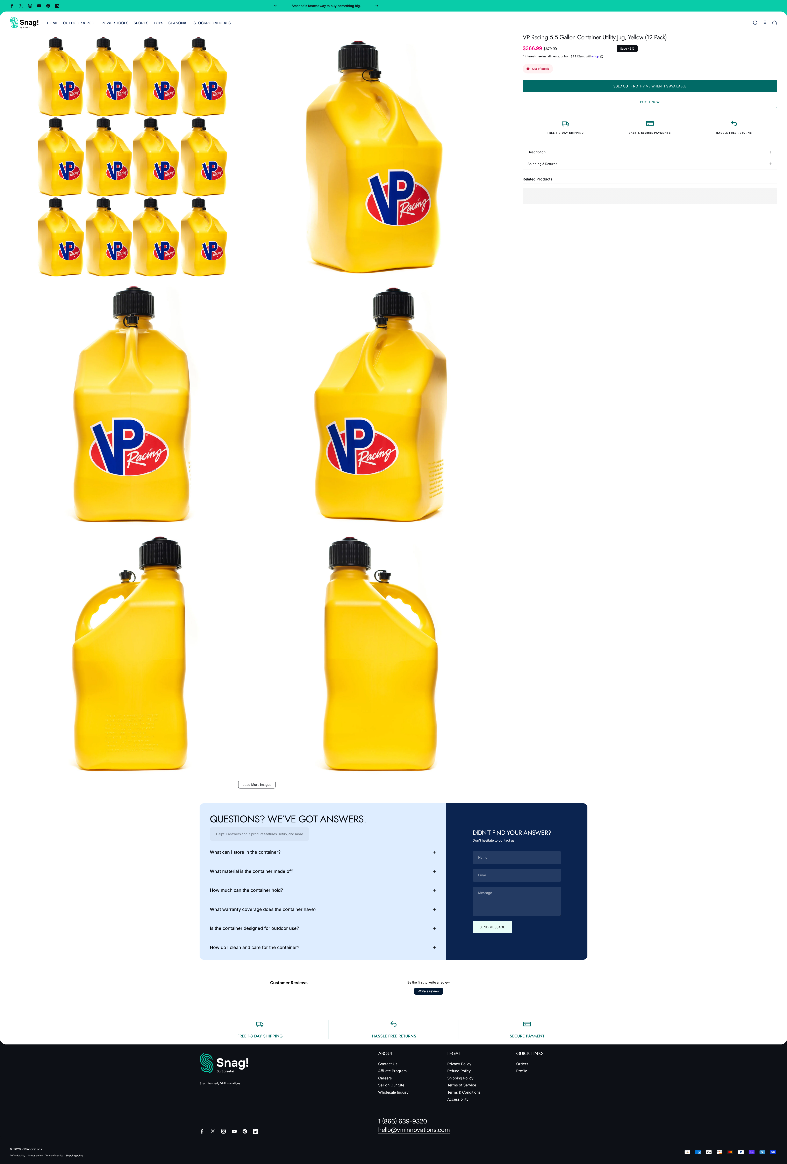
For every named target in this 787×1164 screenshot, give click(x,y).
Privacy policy (35, 1155)
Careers (385, 1078)
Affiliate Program (392, 1071)
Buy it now (650, 102)
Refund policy (17, 1155)
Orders (522, 1064)
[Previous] (275, 6)
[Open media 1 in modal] (132, 156)
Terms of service (54, 1155)
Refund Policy (459, 1071)
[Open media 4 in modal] (381, 405)
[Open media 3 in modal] (132, 405)
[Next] (376, 6)
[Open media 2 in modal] (381, 156)
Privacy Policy (459, 1064)
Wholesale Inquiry (393, 1092)
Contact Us (387, 1064)
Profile (521, 1071)
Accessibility (457, 1099)
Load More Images (257, 785)
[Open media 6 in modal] (381, 655)
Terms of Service (461, 1085)
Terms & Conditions (463, 1092)
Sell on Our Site (391, 1085)
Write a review (428, 991)
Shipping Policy (460, 1078)
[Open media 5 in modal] (132, 655)
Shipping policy (74, 1155)
